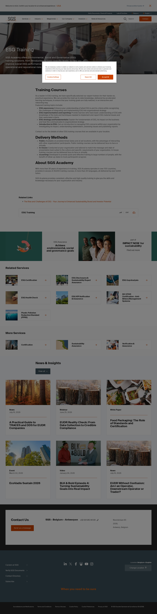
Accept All (105, 77)
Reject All (88, 77)
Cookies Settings (53, 77)
